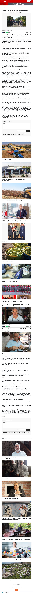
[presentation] (5, 4)
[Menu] (28, 1)
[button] (27, 32)
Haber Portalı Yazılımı (6, 592)
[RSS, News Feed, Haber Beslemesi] (16, 590)
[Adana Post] (4, 1)
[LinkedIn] (5, 32)
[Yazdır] (9, 32)
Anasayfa (4, 7)
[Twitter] (4, 32)
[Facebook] (2, 32)
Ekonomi (8, 7)
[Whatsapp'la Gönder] (7, 32)
